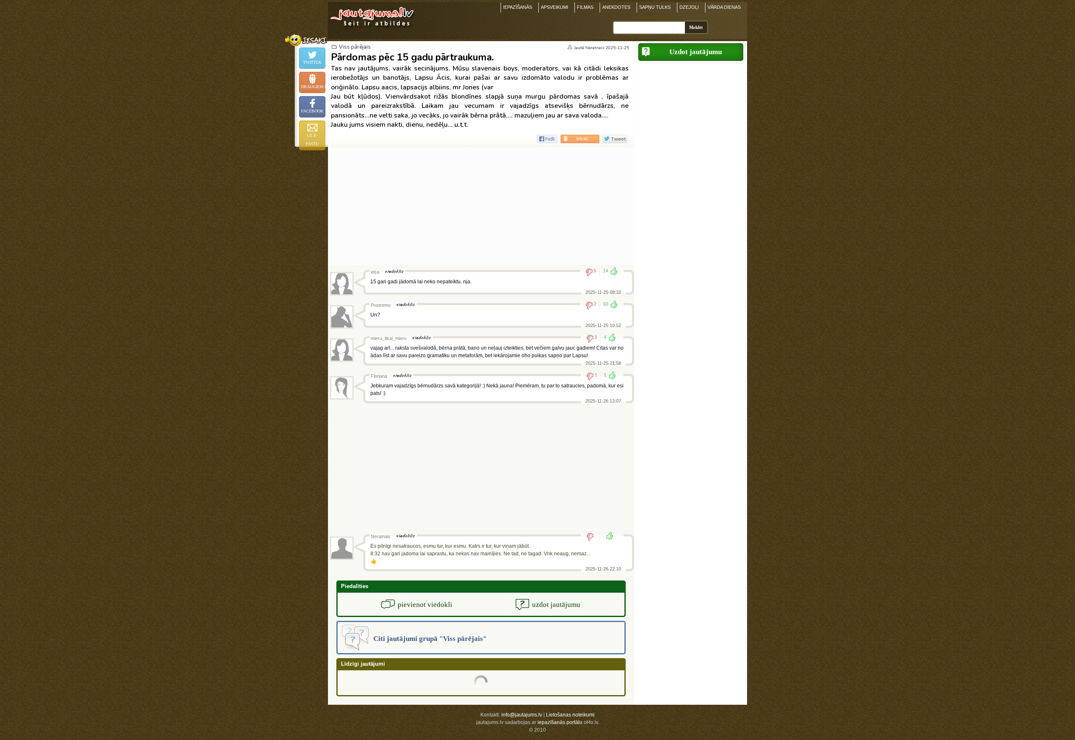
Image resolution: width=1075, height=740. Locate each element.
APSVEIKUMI (554, 7)
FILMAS (585, 7)
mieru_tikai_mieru (388, 338)
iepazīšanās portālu (560, 722)
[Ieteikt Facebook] (547, 139)
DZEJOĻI (689, 7)
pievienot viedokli (425, 605)
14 (605, 270)
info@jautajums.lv (521, 715)
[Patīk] (607, 536)
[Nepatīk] (592, 536)
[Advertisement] (481, 206)
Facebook (312, 111)
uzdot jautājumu (556, 605)
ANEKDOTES (616, 7)
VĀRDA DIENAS (724, 7)
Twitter (312, 62)
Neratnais (594, 48)
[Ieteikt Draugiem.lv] (580, 139)
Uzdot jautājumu (695, 52)
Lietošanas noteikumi (570, 715)
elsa (375, 272)
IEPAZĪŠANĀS (517, 7)
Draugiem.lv (313, 86)
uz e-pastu (312, 139)
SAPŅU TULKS (655, 7)
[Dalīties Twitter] (615, 139)
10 (605, 303)
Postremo (381, 305)
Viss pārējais (355, 47)
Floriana (379, 376)
